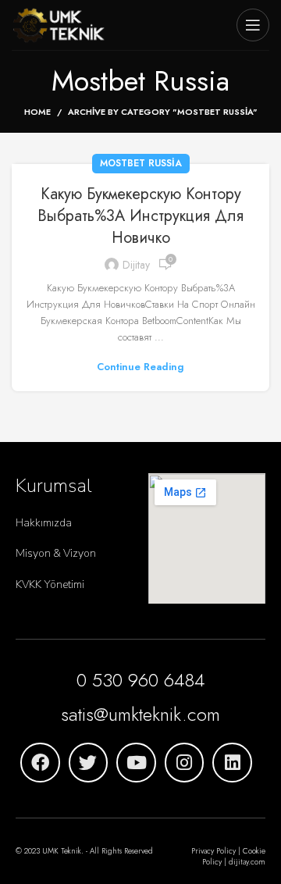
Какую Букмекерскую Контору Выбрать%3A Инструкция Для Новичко (140, 216)
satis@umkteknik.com (140, 714)
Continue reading (140, 367)
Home (37, 111)
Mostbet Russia (141, 163)
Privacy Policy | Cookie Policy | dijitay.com (228, 856)
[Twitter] (88, 762)
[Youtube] (136, 762)
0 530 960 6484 (140, 679)
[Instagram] (185, 762)
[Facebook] (40, 762)
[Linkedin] (232, 762)
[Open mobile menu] (253, 25)
